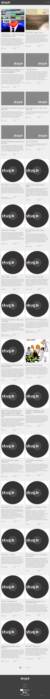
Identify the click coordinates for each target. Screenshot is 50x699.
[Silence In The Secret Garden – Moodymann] (12, 446)
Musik (5, 106)
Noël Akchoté (4, 120)
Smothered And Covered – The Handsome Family (35, 602)
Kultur (5, 68)
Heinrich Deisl (4, 48)
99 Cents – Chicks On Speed (34, 365)
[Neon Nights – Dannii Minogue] (12, 170)
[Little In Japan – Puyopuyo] (12, 262)
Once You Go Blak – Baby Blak (34, 277)
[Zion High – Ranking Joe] (37, 632)
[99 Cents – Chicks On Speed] (37, 350)
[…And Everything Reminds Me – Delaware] (12, 632)
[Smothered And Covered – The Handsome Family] (37, 587)
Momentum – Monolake (8, 230)
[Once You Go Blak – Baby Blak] (37, 262)
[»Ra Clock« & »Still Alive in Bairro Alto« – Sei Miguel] (12, 305)
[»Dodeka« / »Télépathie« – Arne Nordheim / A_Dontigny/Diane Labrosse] (37, 396)
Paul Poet (3, 380)
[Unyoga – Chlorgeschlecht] (12, 587)
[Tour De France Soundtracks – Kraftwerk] (37, 446)
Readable (9, 68)
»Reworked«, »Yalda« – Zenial (34, 32)
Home (2, 33)
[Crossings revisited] (37, 60)
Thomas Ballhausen (5, 87)
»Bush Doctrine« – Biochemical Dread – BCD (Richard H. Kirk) (12, 35)
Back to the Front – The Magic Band (36, 320)
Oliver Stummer (29, 289)
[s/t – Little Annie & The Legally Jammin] (37, 216)
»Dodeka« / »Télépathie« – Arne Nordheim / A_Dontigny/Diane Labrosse (35, 412)
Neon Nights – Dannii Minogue (10, 185)
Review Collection (34, 140)
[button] (48, 2)
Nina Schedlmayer (29, 377)
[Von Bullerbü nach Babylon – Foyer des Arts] (37, 492)
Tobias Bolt (3, 289)
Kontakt (25, 686)
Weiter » (28, 667)
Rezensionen (6, 33)
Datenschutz (25, 687)
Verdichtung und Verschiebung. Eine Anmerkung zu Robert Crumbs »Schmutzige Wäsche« (12, 71)
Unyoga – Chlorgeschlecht (9, 601)
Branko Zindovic (29, 246)
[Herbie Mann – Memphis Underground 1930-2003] (12, 98)
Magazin (25, 683)
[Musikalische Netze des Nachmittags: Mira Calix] (12, 132)
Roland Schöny (29, 83)
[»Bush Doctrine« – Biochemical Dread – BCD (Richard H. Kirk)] (12, 20)
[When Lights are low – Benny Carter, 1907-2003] (37, 98)
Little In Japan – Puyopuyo (9, 277)
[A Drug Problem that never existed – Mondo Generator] (12, 350)
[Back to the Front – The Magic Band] (37, 305)
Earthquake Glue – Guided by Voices (12, 507)
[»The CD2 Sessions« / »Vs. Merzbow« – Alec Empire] (37, 540)
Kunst (33, 68)
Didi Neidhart (28, 475)
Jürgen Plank (28, 149)
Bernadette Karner (5, 661)
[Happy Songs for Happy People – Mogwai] (37, 170)
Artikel (8, 106)
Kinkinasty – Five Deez (8, 554)
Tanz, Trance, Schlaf (31, 141)
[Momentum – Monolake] (12, 216)
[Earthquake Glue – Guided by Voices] (12, 492)
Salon (25, 685)
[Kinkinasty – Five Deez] (12, 540)
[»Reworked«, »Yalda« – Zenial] (37, 19)
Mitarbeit (25, 684)
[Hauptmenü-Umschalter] (45, 2)
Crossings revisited (31, 69)
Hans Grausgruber (29, 658)
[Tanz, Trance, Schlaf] (37, 132)
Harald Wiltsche (4, 243)
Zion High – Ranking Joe (33, 646)
